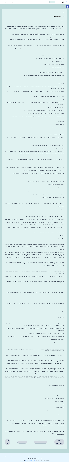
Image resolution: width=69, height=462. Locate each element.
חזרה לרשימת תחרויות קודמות (40, 442)
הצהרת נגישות (4, 454)
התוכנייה (52, 2)
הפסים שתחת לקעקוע (59, 442)
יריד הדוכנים (29, 2)
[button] (67, 6)
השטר (7, 442)
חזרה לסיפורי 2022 (22, 442)
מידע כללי (46, 2)
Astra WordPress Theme (30, 460)
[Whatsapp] (5, 2)
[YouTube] (7, 2)
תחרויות (22, 2)
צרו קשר (16, 2)
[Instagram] (12, 2)
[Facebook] (10, 2)
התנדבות (35, 2)
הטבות (40, 2)
